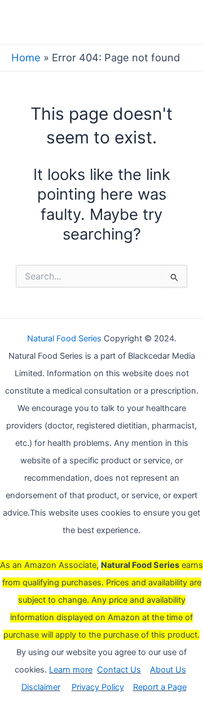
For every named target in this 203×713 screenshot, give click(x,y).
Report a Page (160, 687)
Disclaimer (40, 687)
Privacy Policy (98, 687)
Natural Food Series (64, 338)
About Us (168, 670)
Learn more (70, 670)
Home (26, 57)
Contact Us (119, 670)
